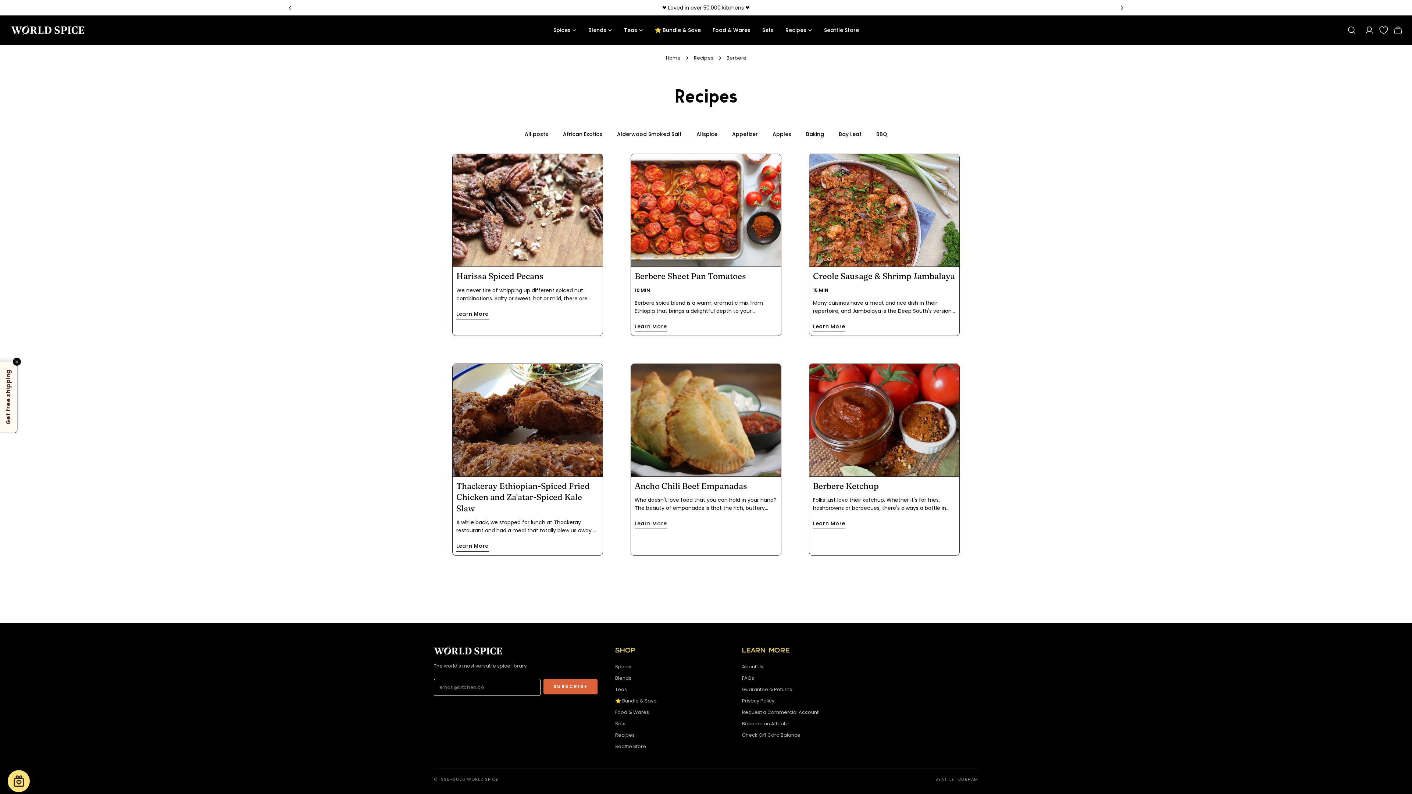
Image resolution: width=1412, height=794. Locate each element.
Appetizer (745, 134)
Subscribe (570, 686)
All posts (536, 134)
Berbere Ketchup (846, 486)
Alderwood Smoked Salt (649, 134)
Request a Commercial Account (780, 712)
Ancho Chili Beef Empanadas (691, 486)
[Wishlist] (1384, 30)
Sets (620, 723)
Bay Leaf (850, 134)
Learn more (472, 314)
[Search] (1351, 30)
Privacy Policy (758, 700)
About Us (752, 666)
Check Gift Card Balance (771, 735)
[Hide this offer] (17, 362)
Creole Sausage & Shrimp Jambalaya (884, 276)
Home (673, 58)
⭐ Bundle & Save (636, 700)
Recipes (703, 58)
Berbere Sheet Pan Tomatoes (690, 276)
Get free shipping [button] (8, 397)
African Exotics (582, 134)
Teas (621, 689)
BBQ (881, 134)
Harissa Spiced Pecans (499, 276)
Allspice (706, 134)
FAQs (748, 678)
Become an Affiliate (765, 723)
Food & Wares (632, 712)
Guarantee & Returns (767, 689)
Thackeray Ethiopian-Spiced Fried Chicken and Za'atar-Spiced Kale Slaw (523, 497)
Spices (623, 666)
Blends (623, 678)
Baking (815, 134)
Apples (782, 134)
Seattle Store (630, 746)
